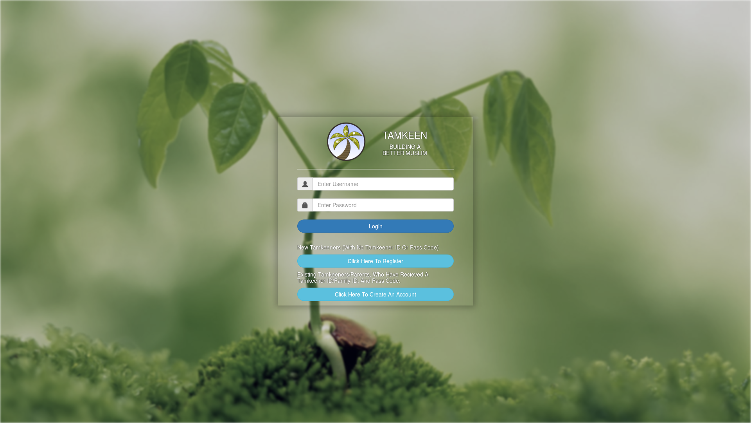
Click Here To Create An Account (375, 294)
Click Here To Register (375, 261)
